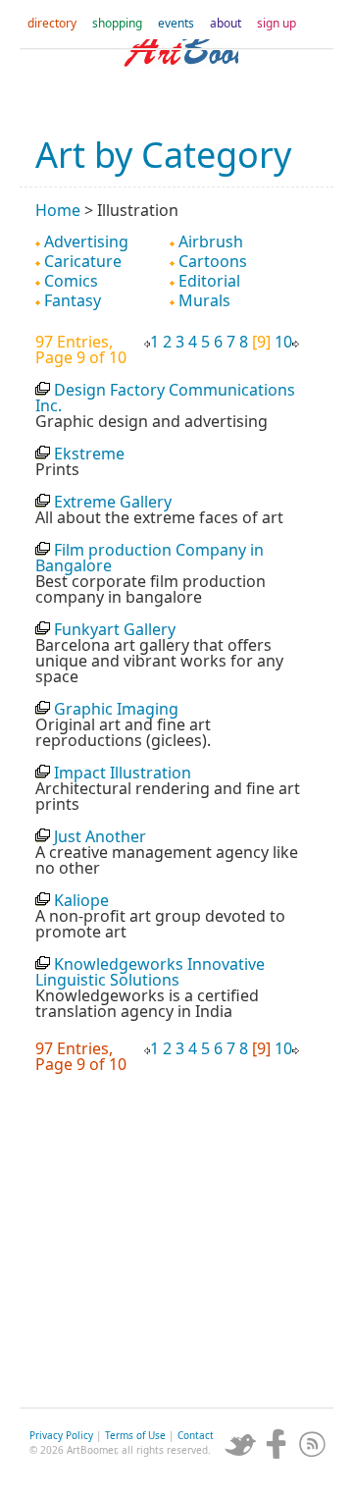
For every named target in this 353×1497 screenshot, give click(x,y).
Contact (195, 1435)
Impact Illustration (122, 772)
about (225, 23)
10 (283, 341)
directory (51, 23)
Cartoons (212, 261)
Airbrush (210, 241)
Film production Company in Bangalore (149, 557)
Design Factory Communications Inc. (165, 397)
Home (57, 210)
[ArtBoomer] (176, 78)
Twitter (240, 1444)
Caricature (83, 261)
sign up (276, 23)
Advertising (86, 241)
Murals (204, 300)
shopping (117, 23)
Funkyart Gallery (115, 629)
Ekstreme (89, 453)
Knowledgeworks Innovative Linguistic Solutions (150, 971)
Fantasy (72, 300)
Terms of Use (135, 1435)
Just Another (100, 836)
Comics (71, 281)
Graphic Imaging (116, 709)
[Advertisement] (176, 1245)
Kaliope (81, 900)
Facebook (276, 1444)
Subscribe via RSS (312, 1444)
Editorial (209, 281)
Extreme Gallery (113, 501)
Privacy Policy (61, 1435)
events (176, 23)
